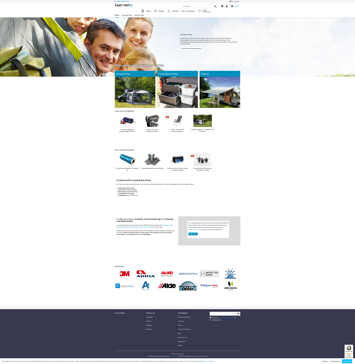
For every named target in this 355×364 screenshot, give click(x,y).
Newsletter (149, 317)
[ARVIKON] (230, 286)
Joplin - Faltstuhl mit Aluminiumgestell (177, 130)
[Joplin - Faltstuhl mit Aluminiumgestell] (177, 120)
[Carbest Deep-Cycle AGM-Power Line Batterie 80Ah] (177, 159)
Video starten (193, 234)
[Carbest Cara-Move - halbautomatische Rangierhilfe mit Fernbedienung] (152, 120)
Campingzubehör (167, 225)
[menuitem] (199, 6)
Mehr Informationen (209, 361)
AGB (179, 333)
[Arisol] (230, 273)
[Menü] (352, 346)
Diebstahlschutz (137, 227)
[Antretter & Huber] (209, 273)
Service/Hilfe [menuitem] (235, 1)
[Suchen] (215, 6)
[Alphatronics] (188, 273)
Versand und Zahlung (184, 329)
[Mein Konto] (227, 6)
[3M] (124, 273)
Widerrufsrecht (182, 337)
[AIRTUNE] (145, 286)
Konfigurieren (347, 361)
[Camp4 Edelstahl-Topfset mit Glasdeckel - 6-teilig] (202, 159)
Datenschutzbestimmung (195, 229)
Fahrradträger (147, 227)
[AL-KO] (167, 273)
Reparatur (149, 329)
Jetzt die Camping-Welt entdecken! (191, 48)
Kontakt (148, 321)
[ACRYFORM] (124, 286)
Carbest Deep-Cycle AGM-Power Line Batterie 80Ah (177, 169)
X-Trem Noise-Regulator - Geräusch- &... (127, 169)
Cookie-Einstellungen (184, 317)
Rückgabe (149, 325)
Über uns (180, 325)
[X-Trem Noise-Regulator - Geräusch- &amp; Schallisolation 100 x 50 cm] (127, 159)
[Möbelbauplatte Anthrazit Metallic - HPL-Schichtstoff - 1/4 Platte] (152, 159)
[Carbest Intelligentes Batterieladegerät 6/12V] (127, 120)
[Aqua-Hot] (209, 286)
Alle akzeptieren (335, 361)
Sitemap (180, 345)
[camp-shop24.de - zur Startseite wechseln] (130, 5)
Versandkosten (173, 356)
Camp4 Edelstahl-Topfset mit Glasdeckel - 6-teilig (202, 169)
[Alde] (167, 286)
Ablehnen (325, 361)
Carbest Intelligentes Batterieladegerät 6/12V (127, 130)
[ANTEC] (188, 286)
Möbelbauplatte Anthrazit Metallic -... (152, 169)
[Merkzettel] (222, 6)
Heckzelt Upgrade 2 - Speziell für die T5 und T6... (202, 130)
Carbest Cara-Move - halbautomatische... (152, 130)
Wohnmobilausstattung (124, 227)
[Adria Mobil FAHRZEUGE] (145, 273)
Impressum (181, 321)
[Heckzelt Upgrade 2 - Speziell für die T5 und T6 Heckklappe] (202, 120)
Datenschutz (181, 341)
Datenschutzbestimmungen (226, 317)
